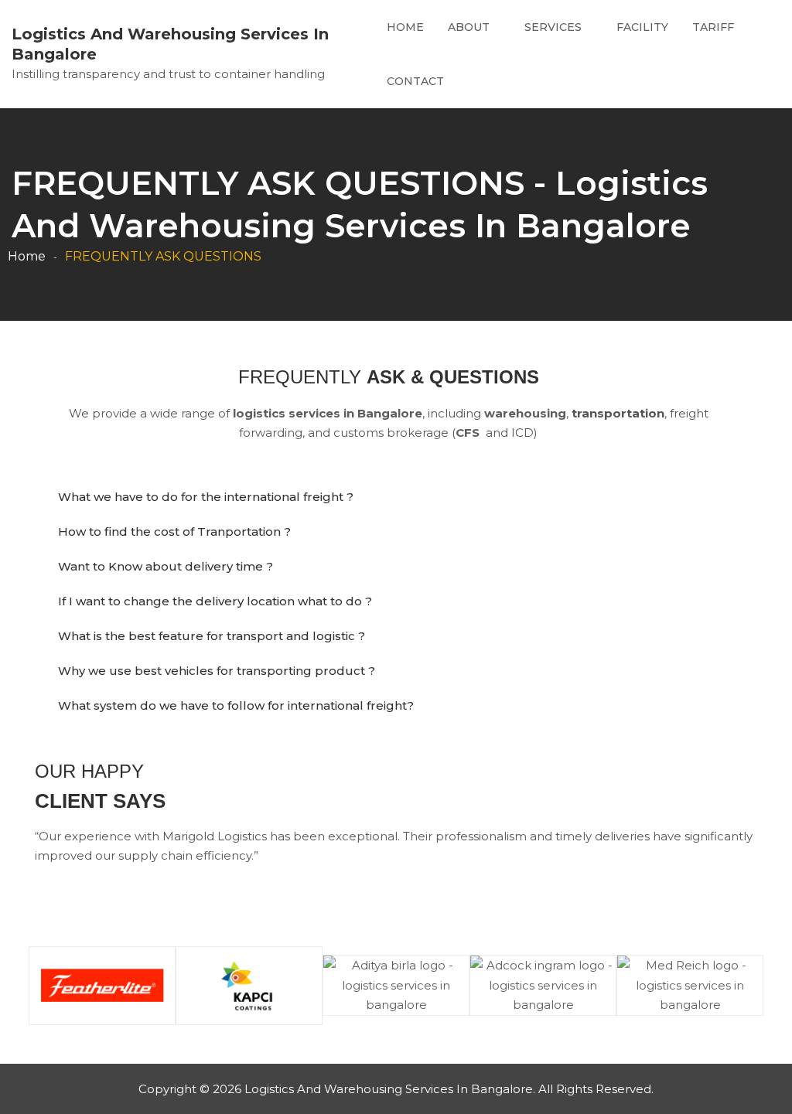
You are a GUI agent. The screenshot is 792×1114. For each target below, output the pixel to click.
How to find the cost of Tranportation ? (174, 531)
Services (553, 27)
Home (405, 27)
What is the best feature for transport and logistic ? (211, 636)
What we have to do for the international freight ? (205, 496)
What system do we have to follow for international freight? (236, 705)
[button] (396, 496)
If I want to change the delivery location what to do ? (215, 601)
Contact (415, 81)
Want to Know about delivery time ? (165, 566)
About (469, 27)
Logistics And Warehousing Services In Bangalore (170, 44)
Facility (642, 27)
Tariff (713, 27)
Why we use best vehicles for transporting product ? (216, 670)
